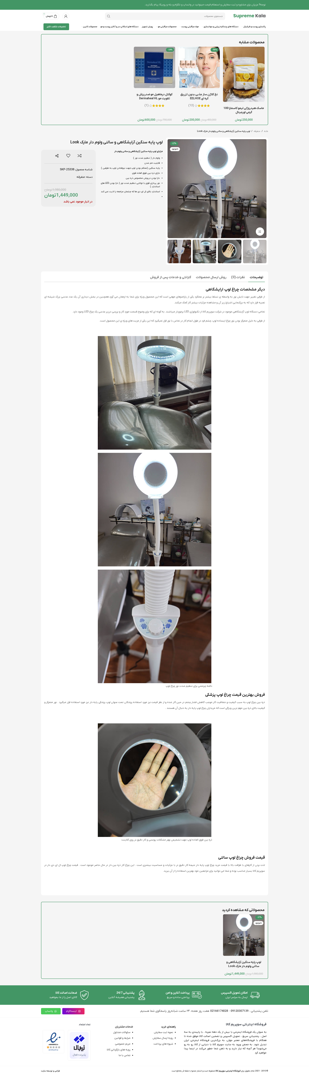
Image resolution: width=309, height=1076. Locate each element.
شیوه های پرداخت (163, 1044)
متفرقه (257, 131)
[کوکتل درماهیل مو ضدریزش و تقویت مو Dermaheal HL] (154, 67)
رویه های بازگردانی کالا (118, 1049)
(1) (146, 105)
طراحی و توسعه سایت (50, 1071)
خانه (266, 131)
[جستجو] (108, 16)
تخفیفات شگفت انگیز (56, 26)
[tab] (256, 278)
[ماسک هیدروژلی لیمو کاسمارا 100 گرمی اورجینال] (243, 74)
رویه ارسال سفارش (163, 1038)
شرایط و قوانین (122, 1038)
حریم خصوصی (122, 1044)
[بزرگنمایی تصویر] (260, 231)
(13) (191, 105)
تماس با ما (124, 1055)
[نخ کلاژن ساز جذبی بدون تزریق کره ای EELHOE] (199, 67)
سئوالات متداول (121, 1032)
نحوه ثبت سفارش (163, 1032)
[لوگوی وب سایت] (249, 16)
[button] (262, 251)
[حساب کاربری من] (66, 16)
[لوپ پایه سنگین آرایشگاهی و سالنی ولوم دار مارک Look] (243, 935)
